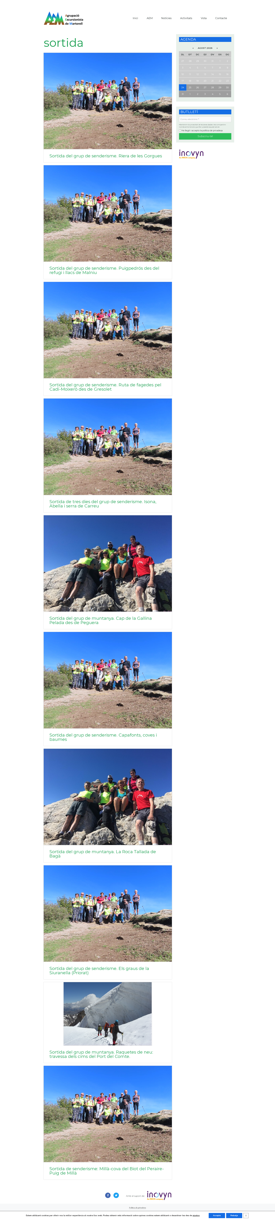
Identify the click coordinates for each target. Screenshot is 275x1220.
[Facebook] (108, 1195)
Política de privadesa (137, 1208)
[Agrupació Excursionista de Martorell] (63, 18)
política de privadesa (212, 130)
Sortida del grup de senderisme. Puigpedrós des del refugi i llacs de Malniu (104, 270)
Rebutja (234, 1215)
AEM (150, 18)
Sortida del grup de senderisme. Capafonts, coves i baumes (103, 737)
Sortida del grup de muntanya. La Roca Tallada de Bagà (102, 854)
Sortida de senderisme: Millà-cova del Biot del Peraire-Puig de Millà (106, 1171)
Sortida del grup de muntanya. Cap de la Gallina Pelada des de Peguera (100, 620)
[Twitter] (116, 1195)
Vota (204, 18)
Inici (135, 18)
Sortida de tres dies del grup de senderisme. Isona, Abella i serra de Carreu (102, 504)
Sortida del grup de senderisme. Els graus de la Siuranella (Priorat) (99, 970)
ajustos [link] (196, 1215)
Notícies (166, 18)
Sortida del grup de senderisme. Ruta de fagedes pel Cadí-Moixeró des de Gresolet (105, 387)
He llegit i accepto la (202, 130)
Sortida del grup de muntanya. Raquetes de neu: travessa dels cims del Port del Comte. (101, 1054)
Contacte (221, 18)
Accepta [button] (217, 1215)
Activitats (186, 18)
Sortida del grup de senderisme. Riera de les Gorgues (105, 156)
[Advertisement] (137, 4)
